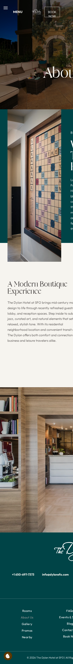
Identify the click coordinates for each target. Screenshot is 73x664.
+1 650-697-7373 (23, 574)
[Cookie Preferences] (8, 656)
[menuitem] (27, 611)
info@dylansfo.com (55, 574)
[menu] (5, 8)
